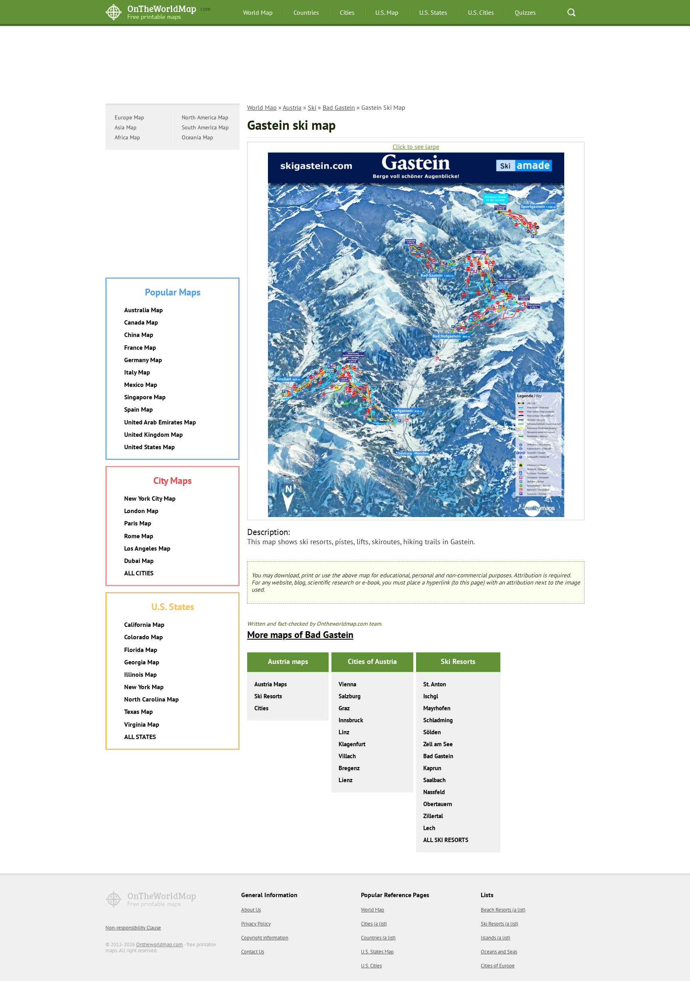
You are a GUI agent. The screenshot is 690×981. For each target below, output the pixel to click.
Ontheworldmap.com (159, 944)
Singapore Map (145, 397)
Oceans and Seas (499, 951)
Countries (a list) (378, 937)
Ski (312, 107)
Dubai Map (139, 561)
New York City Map (150, 498)
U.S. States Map (377, 951)
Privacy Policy (256, 923)
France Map (140, 347)
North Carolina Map (151, 699)
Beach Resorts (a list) (503, 909)
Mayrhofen (436, 708)
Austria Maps (270, 684)
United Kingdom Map (153, 434)
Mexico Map (140, 384)
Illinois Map (140, 674)
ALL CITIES (138, 573)
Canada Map (141, 322)
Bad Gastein (339, 107)
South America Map (205, 127)
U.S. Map (387, 12)
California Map (144, 624)
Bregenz (349, 768)
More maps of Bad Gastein (300, 634)
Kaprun (432, 768)
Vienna (347, 684)
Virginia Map (141, 724)
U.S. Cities (481, 12)
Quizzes (525, 12)
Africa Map (127, 137)
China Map (138, 335)
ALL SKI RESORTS (445, 840)
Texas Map (138, 711)
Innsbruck (351, 720)
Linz (344, 732)
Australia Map (143, 310)
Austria (292, 107)
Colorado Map (143, 637)
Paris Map (137, 523)
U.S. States (433, 12)
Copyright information (264, 937)
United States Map (149, 447)
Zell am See (438, 744)
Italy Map (137, 372)
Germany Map (143, 360)
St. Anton (434, 684)
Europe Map (129, 117)
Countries (306, 12)
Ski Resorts (268, 696)
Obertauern (437, 804)
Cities (347, 12)
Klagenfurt (352, 744)
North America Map (205, 117)
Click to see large (416, 147)
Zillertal (433, 816)
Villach (347, 756)
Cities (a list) (374, 923)
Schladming (438, 720)
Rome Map (138, 536)
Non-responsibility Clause (133, 927)
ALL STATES (140, 737)
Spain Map (138, 409)
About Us (251, 909)
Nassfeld (434, 792)
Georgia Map (141, 662)
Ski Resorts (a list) (499, 923)
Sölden (432, 732)
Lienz (346, 780)
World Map (258, 12)
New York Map (144, 687)
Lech (429, 828)
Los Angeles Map (147, 548)
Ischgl (430, 696)
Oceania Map (197, 137)
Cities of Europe (498, 965)
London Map (141, 511)
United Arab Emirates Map (160, 422)
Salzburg (350, 696)
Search (571, 12)
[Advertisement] (345, 66)
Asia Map (126, 127)
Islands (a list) (495, 937)
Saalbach (434, 780)
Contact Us (252, 951)
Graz (344, 708)
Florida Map (140, 650)
